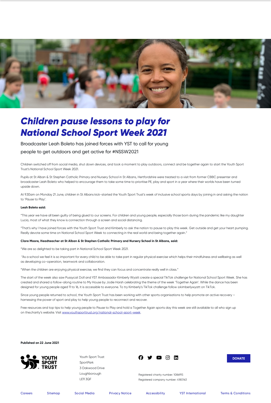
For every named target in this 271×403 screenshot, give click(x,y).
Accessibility (155, 393)
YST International (193, 393)
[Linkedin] (176, 357)
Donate (239, 358)
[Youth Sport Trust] (39, 361)
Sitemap (53, 393)
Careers (27, 393)
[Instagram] (168, 357)
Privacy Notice (120, 393)
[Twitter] (149, 357)
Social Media (85, 393)
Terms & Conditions (235, 393)
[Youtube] (159, 357)
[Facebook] (140, 357)
